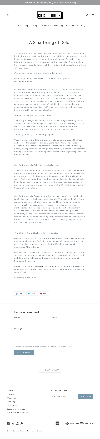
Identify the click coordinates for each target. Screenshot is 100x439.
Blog (36, 25)
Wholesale (11, 398)
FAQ (83, 25)
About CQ (58, 25)
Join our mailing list (59, 390)
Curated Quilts (18, 431)
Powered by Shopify (35, 431)
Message (18, 328)
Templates (12, 405)
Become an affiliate (16, 409)
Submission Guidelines (17, 412)
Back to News (52, 370)
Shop (27, 25)
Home (18, 25)
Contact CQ (12, 394)
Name (17, 317)
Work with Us (72, 25)
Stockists (46, 25)
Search (10, 390)
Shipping (11, 401)
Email (54, 317)
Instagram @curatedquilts (47, 266)
